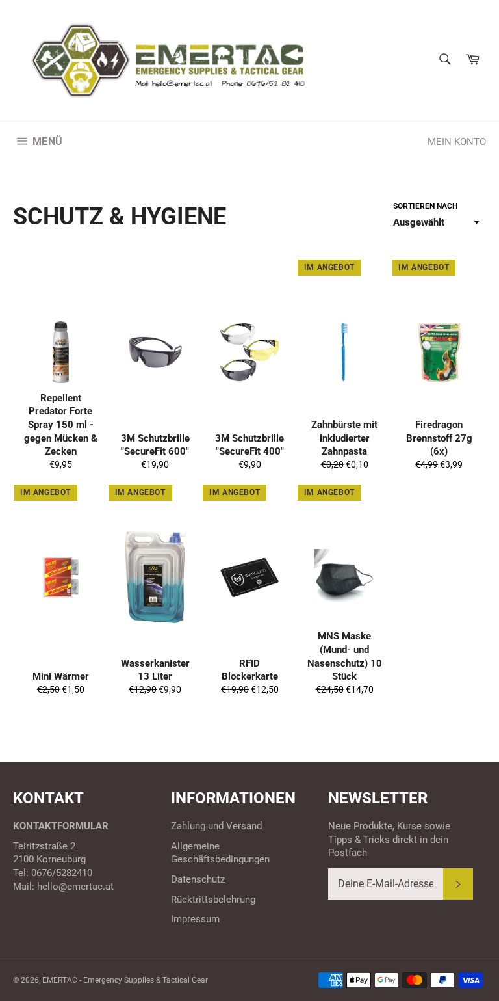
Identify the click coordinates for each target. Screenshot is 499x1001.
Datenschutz (198, 879)
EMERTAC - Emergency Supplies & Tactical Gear (125, 980)
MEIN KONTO (457, 142)
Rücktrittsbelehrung (213, 899)
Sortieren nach (425, 206)
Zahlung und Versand (216, 826)
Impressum (195, 919)
